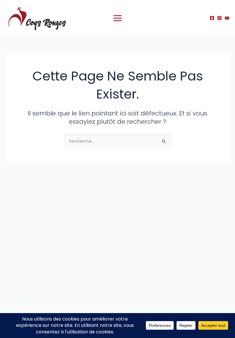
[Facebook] (212, 18)
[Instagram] (219, 18)
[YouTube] (227, 18)
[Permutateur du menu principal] (117, 18)
